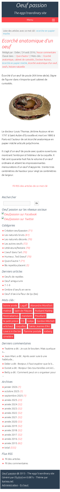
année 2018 (10, 430)
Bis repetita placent (15, 265)
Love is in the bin (12, 331)
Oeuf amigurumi (13, 281)
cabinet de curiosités (24, 59)
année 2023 (10, 408)
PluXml (19, 477)
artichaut (8, 326)
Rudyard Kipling (43, 310)
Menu (30, 19)
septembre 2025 (13, 395)
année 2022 (10, 413)
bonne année (10, 305)
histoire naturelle (17, 66)
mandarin (26, 315)
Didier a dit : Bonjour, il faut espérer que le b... (29, 363)
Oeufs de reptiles (13, 276)
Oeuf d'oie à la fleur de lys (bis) (21, 294)
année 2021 (10, 417)
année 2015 (10, 443)
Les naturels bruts (14, 235)
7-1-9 (7, 285)
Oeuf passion (31, 5)
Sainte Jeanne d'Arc (39, 326)
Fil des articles (12, 459)
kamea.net (7, 481)
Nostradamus (10, 315)
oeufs (5, 66)
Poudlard (40, 315)
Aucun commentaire (46, 52)
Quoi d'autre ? (22, 56)
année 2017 (10, 434)
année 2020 (10, 421)
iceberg (48, 331)
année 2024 (10, 404)
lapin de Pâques (23, 310)
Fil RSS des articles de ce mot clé (30, 186)
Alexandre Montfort (41, 305)
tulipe (30, 321)
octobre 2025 (11, 391)
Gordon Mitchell (45, 321)
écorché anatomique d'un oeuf (42, 63)
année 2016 (10, 439)
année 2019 (10, 426)
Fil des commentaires (16, 463)
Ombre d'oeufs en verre (17, 289)
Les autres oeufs (13, 243)
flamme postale (32, 331)
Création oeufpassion (15, 230)
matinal (7, 310)
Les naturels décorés (15, 239)
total (7, 447)
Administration (10, 485)
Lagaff (23, 305)
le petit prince (10, 321)
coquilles (21, 326)
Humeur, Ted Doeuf (15, 256)
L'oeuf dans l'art (13, 252)
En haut (24, 485)
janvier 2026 (10, 387)
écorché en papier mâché (14, 63)
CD (22, 321)
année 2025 (10, 400)
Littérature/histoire (14, 247)
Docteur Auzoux (43, 59)
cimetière (8, 336)
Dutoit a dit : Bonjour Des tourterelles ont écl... (29, 368)
